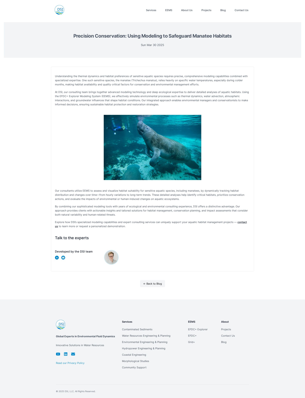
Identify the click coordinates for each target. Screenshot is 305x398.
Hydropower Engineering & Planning (143, 348)
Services (151, 10)
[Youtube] (58, 354)
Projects (206, 10)
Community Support (134, 367)
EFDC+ (192, 335)
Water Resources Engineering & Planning (146, 335)
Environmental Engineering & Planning (144, 342)
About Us (187, 10)
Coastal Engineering (134, 354)
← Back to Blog (152, 283)
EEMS (168, 10)
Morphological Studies (135, 361)
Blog (223, 10)
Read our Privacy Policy (70, 363)
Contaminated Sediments (137, 329)
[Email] (73, 354)
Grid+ (191, 342)
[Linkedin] (65, 354)
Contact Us (241, 10)
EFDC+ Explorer (198, 329)
